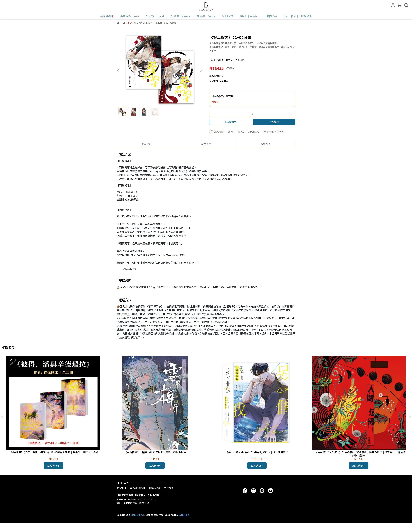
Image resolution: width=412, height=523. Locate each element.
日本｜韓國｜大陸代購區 (297, 16)
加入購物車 (230, 121)
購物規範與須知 (137, 487)
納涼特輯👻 (107, 16)
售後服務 (168, 487)
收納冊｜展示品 (248, 16)
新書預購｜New (129, 16)
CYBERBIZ (183, 514)
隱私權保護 (154, 487)
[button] (201, 70)
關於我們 (121, 487)
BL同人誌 (227, 16)
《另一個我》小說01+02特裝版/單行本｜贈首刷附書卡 (257, 452)
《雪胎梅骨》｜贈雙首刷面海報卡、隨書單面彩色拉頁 (155, 452)
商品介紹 (146, 144)
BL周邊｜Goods (205, 16)
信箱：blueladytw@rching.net (133, 502)
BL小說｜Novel (154, 16)
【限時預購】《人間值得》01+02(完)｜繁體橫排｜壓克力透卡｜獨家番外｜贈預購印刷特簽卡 (358, 454)
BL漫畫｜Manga (180, 16)
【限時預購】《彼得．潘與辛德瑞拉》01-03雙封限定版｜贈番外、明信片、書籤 (53, 452)
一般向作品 (270, 16)
